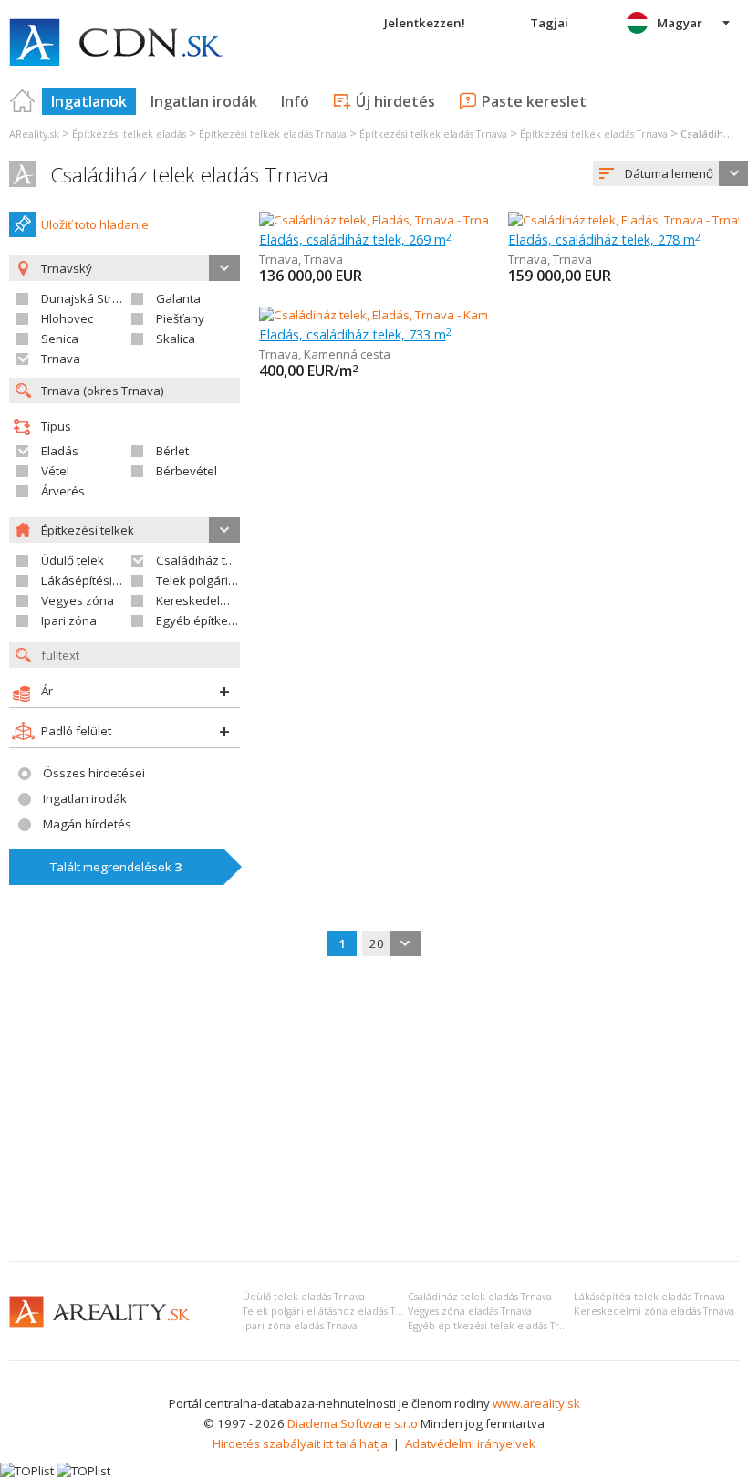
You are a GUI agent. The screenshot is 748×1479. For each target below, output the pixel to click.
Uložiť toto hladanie (95, 224)
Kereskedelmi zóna (210, 600)
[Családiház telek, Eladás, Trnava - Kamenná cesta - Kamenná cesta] (445, 315)
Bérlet (172, 451)
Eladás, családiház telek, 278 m (604, 239)
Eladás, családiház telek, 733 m (355, 334)
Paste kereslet (534, 101)
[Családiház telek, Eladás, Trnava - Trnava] (374, 220)
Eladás (59, 451)
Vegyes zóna (77, 600)
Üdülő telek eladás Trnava (304, 1296)
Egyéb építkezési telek (218, 620)
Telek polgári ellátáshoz (222, 580)
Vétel (55, 471)
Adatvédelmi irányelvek (470, 1443)
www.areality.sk (536, 1403)
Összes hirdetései (94, 773)
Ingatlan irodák (204, 101)
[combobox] (391, 943)
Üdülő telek (72, 560)
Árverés (63, 491)
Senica (59, 338)
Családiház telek (202, 560)
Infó (295, 101)
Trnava (60, 358)
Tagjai (549, 23)
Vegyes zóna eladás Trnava (470, 1311)
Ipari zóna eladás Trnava (300, 1325)
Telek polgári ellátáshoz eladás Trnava (332, 1311)
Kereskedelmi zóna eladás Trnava (654, 1311)
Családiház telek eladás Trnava (189, 175)
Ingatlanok (89, 101)
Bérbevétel (186, 471)
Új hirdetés (395, 101)
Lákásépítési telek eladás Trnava (649, 1296)
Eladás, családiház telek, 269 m (355, 239)
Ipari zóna (69, 620)
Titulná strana (22, 101)
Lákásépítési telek (91, 580)
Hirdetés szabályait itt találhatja (300, 1443)
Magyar (679, 23)
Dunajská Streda (87, 298)
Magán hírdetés (87, 824)
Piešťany (180, 318)
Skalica (175, 338)
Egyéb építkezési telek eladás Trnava (494, 1325)
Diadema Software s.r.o (352, 1423)
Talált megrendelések (116, 867)
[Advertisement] (374, 1110)
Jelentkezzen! (424, 23)
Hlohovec (67, 318)
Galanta (178, 298)
